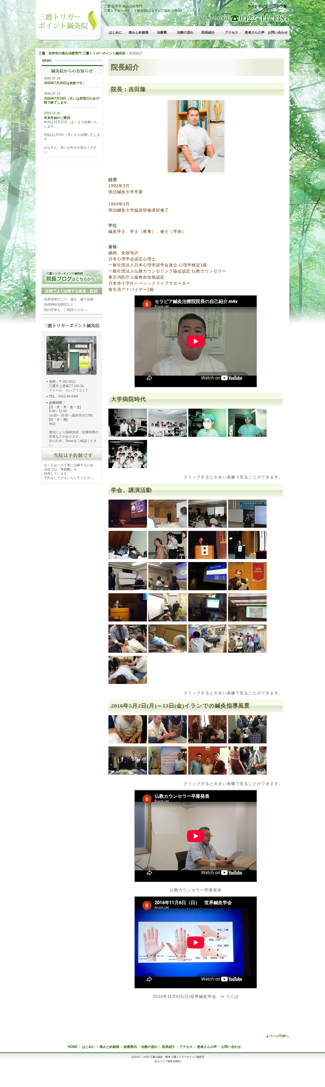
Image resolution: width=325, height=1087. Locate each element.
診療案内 (130, 1047)
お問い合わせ (278, 32)
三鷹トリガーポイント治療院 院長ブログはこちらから (72, 276)
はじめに (115, 32)
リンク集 (280, 6)
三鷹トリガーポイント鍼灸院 (68, 20)
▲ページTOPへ (277, 1036)
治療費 (162, 32)
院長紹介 (208, 32)
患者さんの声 (255, 32)
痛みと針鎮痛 (139, 32)
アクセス (231, 32)
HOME (73, 1047)
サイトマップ (258, 6)
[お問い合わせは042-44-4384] (195, 18)
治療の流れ (185, 32)
